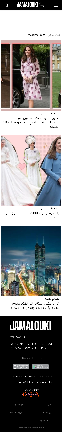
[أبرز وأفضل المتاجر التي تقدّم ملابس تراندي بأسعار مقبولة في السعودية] (31, 261)
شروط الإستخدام (16, 413)
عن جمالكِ (19, 405)
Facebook (46, 344)
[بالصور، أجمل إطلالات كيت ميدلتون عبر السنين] (31, 170)
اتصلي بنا (48, 405)
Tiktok (44, 348)
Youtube (30, 348)
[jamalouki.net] (31, 4)
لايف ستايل (41, 382)
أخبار (50, 382)
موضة (49, 377)
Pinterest (31, 344)
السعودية (32, 377)
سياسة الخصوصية (45, 421)
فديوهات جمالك (18, 377)
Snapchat (15, 348)
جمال (41, 377)
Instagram (16, 344)
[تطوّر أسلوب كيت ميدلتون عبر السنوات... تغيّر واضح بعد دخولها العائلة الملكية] (31, 75)
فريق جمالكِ (47, 413)
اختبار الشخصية (25, 382)
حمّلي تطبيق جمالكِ (31, 358)
